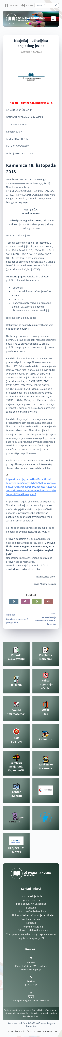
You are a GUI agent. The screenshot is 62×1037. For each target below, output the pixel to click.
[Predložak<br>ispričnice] (45, 650)
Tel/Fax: (31, 981)
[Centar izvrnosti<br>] (16, 786)
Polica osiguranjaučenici (46, 684)
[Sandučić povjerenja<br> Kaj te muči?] (16, 757)
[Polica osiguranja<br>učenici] (45, 675)
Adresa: (31, 962)
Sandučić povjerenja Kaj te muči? (16, 766)
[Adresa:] (31, 958)
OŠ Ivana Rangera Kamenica (40, 1024)
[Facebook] (13, 601)
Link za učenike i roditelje (32, 911)
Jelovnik (16, 684)
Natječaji (37, 52)
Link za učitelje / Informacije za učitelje (32, 915)
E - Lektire (45, 739)
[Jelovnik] (16, 679)
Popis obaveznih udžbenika (31, 903)
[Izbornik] (53, 18)
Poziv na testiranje (33, 926)
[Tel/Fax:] (31, 977)
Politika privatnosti (31, 919)
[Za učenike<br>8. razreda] (45, 759)
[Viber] (25, 601)
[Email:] (31, 993)
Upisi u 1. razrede (31, 900)
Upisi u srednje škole (31, 896)
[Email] (48, 601)
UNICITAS (52, 1031)
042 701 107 (31, 985)
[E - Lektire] (45, 734)
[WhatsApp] (37, 601)
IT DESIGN (38, 1031)
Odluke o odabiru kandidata (33, 930)
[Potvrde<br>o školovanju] (16, 650)
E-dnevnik (31, 907)
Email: (31, 997)
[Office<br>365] (45, 704)
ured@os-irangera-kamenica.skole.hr (31, 1000)
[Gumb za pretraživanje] (56, 5)
